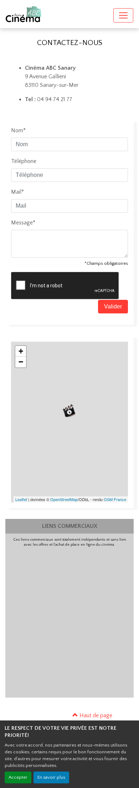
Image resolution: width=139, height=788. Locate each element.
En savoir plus (51, 777)
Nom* (18, 130)
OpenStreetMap (64, 499)
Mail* (17, 192)
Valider (113, 306)
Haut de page (95, 715)
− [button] (21, 361)
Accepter (18, 777)
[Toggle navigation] (123, 15)
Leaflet (21, 499)
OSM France (115, 499)
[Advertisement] (69, 620)
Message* (23, 222)
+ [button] (21, 351)
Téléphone (23, 161)
